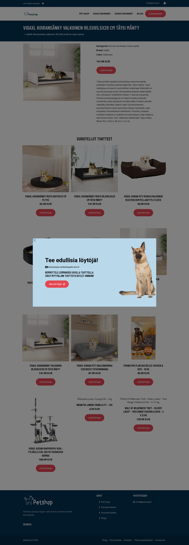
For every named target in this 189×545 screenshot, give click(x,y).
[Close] (34, 240)
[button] (57, 284)
